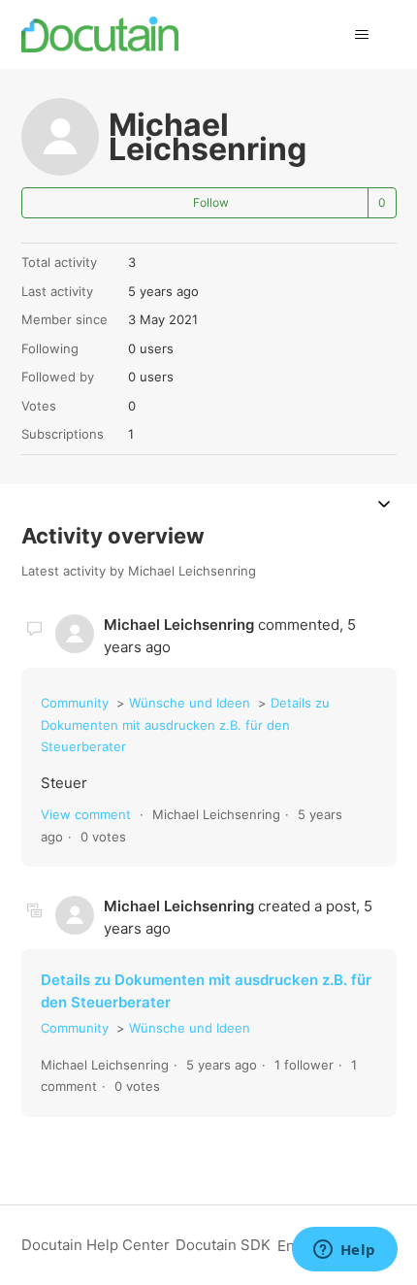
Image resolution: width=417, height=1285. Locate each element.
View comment (86, 814)
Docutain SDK (223, 1245)
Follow (211, 202)
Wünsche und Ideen (189, 702)
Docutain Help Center (95, 1245)
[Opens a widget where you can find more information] (344, 1251)
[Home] (100, 34)
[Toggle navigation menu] (362, 34)
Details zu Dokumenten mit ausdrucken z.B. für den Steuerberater (185, 724)
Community (75, 702)
